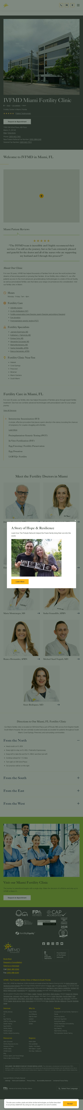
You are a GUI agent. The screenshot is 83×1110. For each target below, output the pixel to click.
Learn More (20, 582)
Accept (70, 1104)
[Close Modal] (75, 520)
